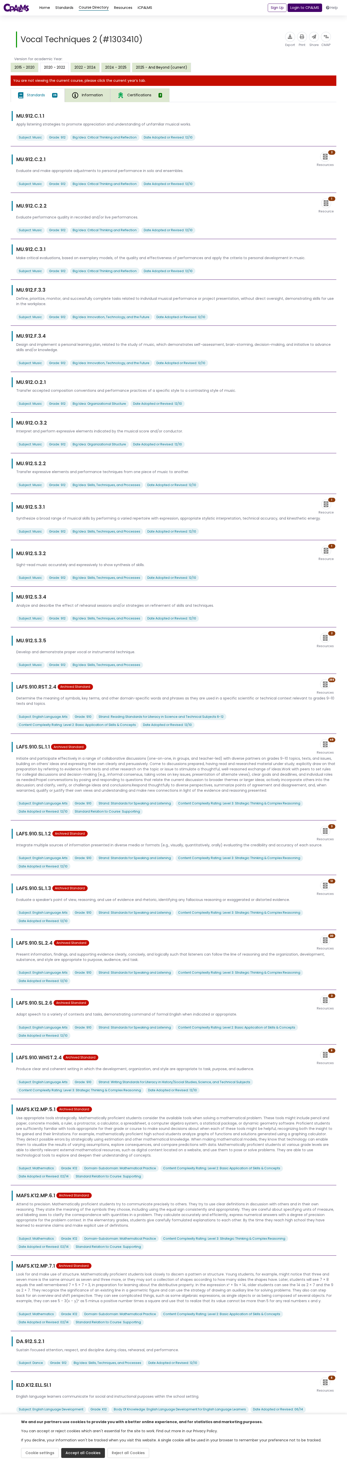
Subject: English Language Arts (43, 716)
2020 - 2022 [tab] (54, 67)
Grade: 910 (83, 716)
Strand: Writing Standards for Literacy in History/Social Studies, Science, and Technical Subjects (174, 1082)
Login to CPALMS (304, 7)
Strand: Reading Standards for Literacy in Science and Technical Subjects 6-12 (161, 716)
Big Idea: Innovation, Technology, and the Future (111, 317)
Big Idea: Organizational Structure (99, 403)
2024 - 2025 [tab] (116, 67)
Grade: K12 (69, 1168)
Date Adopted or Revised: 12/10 (168, 137)
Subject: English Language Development (51, 1409)
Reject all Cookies (128, 1452)
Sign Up (277, 7)
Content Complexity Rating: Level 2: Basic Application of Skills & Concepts (77, 725)
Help (334, 7)
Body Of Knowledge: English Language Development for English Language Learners (180, 1409)
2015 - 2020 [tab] (24, 67)
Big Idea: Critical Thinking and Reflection (105, 137)
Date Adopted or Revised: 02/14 (44, 1176)
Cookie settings (39, 1452)
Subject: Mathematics (36, 1168)
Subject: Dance (31, 1363)
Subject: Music (30, 137)
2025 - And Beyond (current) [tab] (161, 67)
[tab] (38, 95)
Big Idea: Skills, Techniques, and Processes (106, 485)
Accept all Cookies (83, 1452)
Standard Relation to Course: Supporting (107, 811)
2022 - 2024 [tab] (85, 67)
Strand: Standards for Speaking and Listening (135, 803)
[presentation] (24, 67)
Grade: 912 (57, 137)
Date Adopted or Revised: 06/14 (278, 1409)
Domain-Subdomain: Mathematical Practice (120, 1168)
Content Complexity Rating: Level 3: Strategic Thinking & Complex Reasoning (239, 803)
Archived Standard (75, 686)
